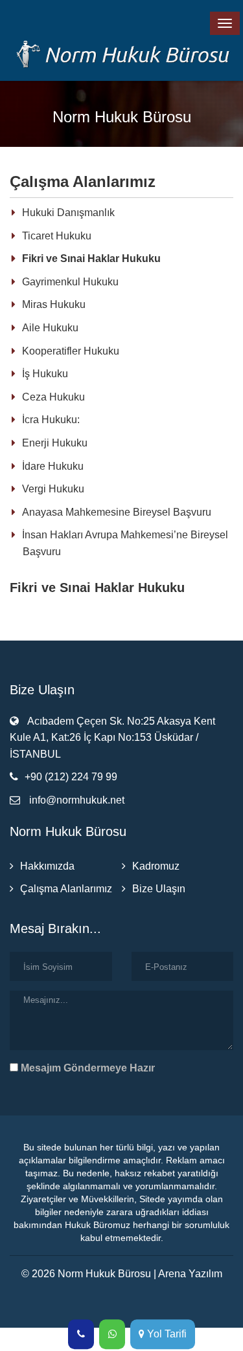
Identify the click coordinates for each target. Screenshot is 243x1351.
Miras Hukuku (54, 304)
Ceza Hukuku (53, 396)
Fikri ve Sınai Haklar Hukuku (91, 258)
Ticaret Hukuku (56, 235)
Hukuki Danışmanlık (68, 212)
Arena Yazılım (190, 1273)
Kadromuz (155, 866)
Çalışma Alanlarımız (66, 888)
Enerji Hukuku (54, 442)
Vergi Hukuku (53, 488)
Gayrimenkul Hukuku (70, 281)
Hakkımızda (47, 866)
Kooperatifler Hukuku (70, 351)
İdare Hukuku (53, 466)
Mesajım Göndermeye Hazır (86, 1067)
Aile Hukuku (50, 327)
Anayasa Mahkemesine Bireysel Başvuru (116, 512)
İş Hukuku (45, 373)
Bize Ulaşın (158, 888)
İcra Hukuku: (51, 419)
